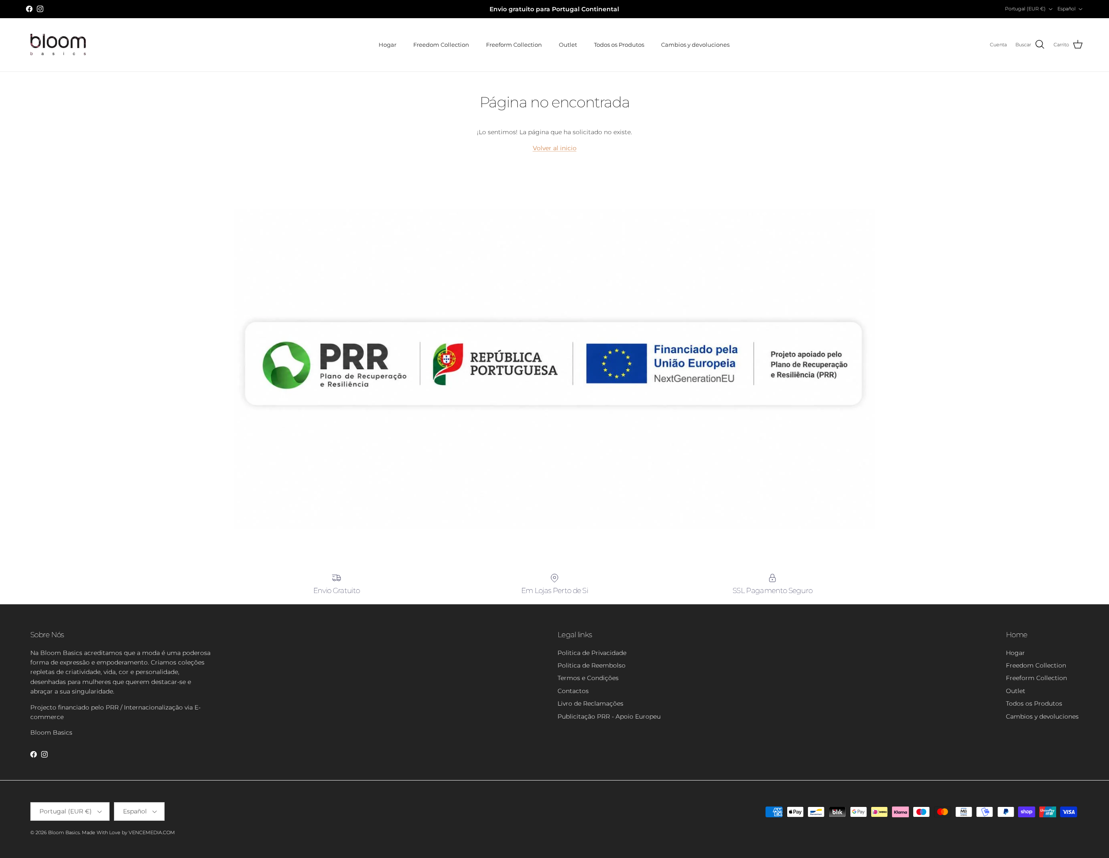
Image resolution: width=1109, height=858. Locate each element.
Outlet (568, 44)
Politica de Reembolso (592, 665)
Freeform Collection (514, 44)
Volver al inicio (555, 148)
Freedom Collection (441, 44)
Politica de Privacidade (592, 653)
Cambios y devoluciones (695, 44)
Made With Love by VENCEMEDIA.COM (128, 832)
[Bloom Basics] (58, 45)
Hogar (387, 44)
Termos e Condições (588, 678)
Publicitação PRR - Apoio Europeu (609, 716)
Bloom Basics (64, 832)
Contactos (573, 691)
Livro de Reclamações (590, 703)
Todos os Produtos (619, 44)
